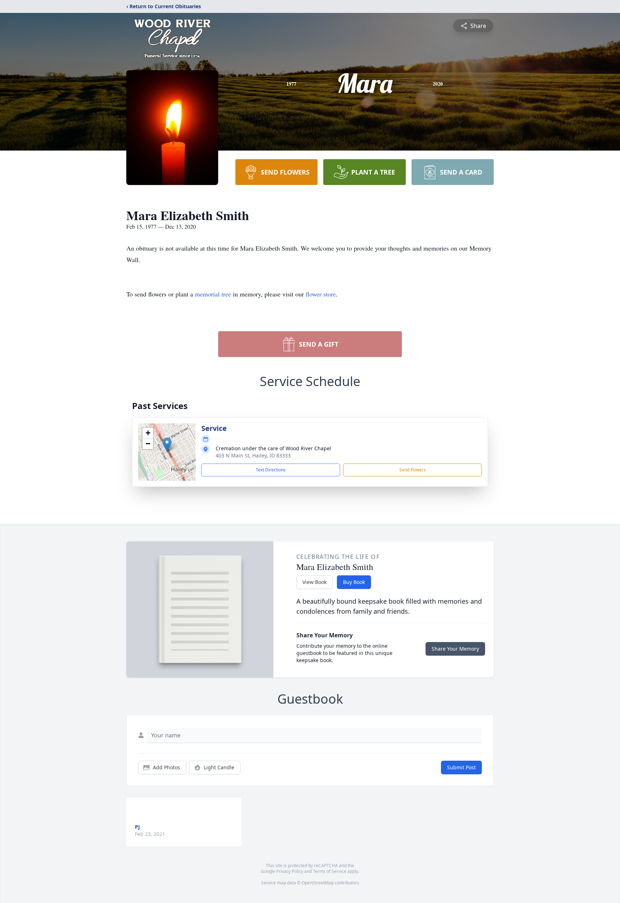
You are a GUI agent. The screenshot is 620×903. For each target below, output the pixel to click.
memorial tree (213, 294)
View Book (314, 582)
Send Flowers (412, 470)
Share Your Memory (455, 648)
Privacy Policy (289, 871)
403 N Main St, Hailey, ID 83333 (253, 455)
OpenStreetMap (318, 883)
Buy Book (354, 582)
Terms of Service (329, 871)
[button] (167, 444)
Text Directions (271, 470)
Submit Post (461, 767)
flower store (321, 294)
